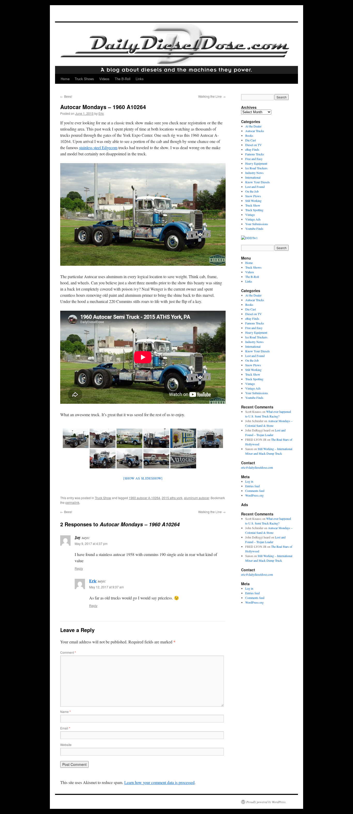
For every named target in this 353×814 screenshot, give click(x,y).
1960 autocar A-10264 (144, 498)
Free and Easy (254, 159)
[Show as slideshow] (143, 478)
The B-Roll (123, 78)
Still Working (253, 201)
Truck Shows (84, 78)
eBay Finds (252, 149)
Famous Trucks (254, 154)
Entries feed (252, 486)
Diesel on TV (253, 145)
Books (249, 135)
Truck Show (103, 498)
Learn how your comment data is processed (159, 782)
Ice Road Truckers (256, 168)
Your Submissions (256, 224)
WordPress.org (254, 495)
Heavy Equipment (256, 163)
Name (65, 711)
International (252, 177)
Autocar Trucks (254, 131)
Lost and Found (255, 187)
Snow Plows (253, 196)
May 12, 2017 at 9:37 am (106, 587)
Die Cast (250, 140)
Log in (249, 481)
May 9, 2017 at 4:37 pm (91, 543)
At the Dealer (253, 126)
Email (65, 728)
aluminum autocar (196, 498)
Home (65, 78)
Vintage (250, 214)
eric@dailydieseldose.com (257, 467)
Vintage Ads (253, 219)
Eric (101, 113)
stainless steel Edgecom (98, 147)
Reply (79, 568)
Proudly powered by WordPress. (266, 802)
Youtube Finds (254, 228)
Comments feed (254, 491)
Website (66, 744)
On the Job (252, 191)
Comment (68, 652)
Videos (104, 78)
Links (140, 78)
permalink (72, 502)
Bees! (66, 96)
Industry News (254, 173)
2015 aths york (172, 498)
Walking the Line (212, 96)
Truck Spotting (254, 210)
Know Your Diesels (257, 182)
